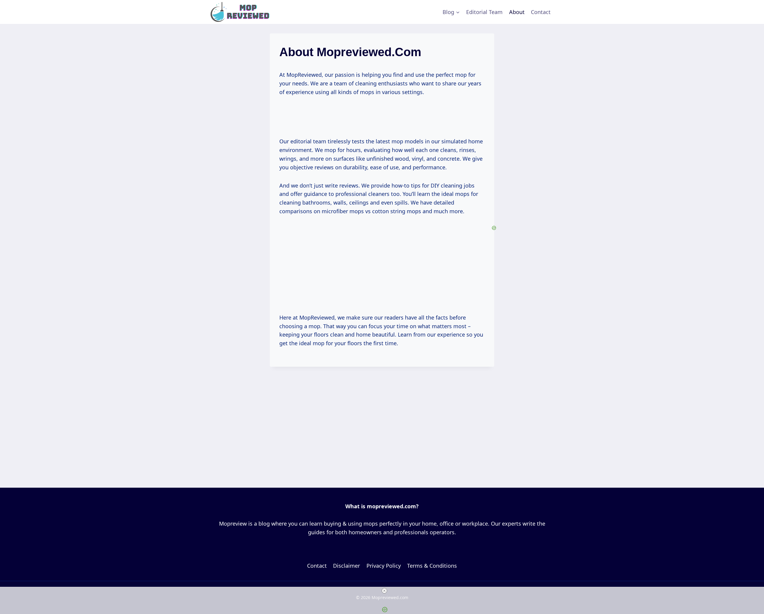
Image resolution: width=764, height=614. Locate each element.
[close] (384, 590)
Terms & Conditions (432, 565)
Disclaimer (346, 565)
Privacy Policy (383, 565)
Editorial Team (484, 12)
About (517, 12)
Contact (541, 12)
